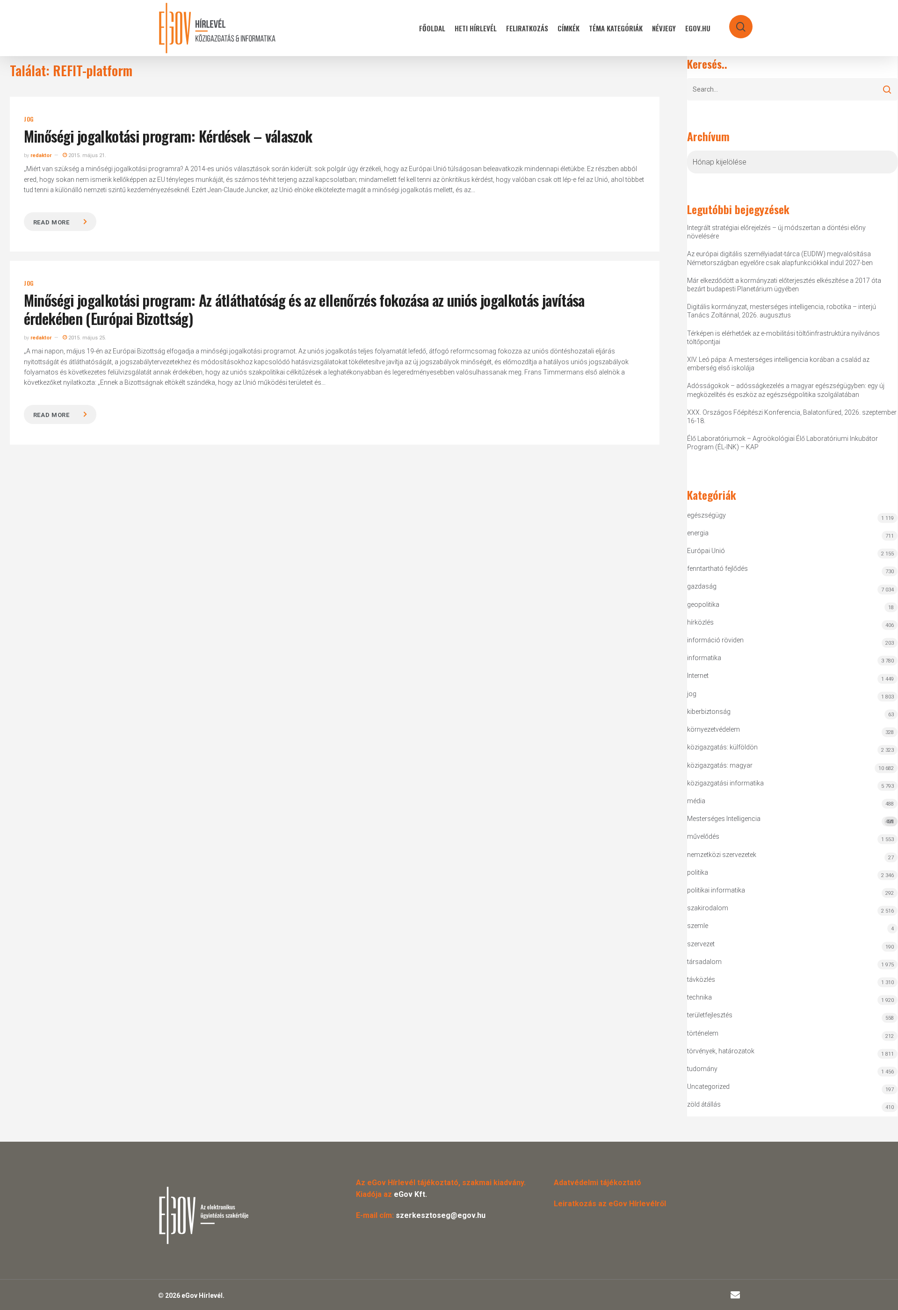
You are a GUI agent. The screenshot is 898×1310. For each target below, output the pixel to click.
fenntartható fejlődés (717, 568)
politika (697, 872)
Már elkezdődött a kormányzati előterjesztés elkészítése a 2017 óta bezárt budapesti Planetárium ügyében (784, 285)
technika (699, 997)
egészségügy (706, 515)
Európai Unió (706, 550)
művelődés (703, 836)
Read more (51, 222)
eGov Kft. (410, 1194)
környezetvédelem (713, 729)
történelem (702, 1033)
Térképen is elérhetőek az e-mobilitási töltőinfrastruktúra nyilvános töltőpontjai (783, 337)
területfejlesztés (709, 1015)
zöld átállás (704, 1104)
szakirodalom (707, 908)
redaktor (40, 155)
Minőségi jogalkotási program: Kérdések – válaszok (168, 136)
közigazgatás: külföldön (722, 747)
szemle (697, 925)
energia (698, 533)
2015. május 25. (86, 338)
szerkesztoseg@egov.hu (440, 1215)
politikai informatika (716, 890)
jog (29, 119)
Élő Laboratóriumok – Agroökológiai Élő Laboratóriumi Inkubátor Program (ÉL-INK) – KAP (782, 443)
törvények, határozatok (720, 1051)
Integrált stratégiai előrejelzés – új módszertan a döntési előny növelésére (776, 232)
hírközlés (700, 622)
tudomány (702, 1068)
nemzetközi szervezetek (721, 854)
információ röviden (715, 640)
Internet (698, 675)
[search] (734, 22)
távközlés (701, 979)
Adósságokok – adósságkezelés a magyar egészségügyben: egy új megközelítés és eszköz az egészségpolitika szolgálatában (785, 390)
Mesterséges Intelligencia (790, 820)
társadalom (704, 961)
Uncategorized (708, 1086)
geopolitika (703, 604)
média (696, 801)
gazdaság (702, 586)
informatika (704, 658)
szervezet (701, 944)
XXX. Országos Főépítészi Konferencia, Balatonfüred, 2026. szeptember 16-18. (792, 417)
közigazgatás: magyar (720, 765)
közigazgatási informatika (725, 783)
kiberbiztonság (709, 711)
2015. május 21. (86, 155)
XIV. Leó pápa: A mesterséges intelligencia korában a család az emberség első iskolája (778, 364)
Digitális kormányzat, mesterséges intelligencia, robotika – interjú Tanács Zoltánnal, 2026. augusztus (781, 311)
